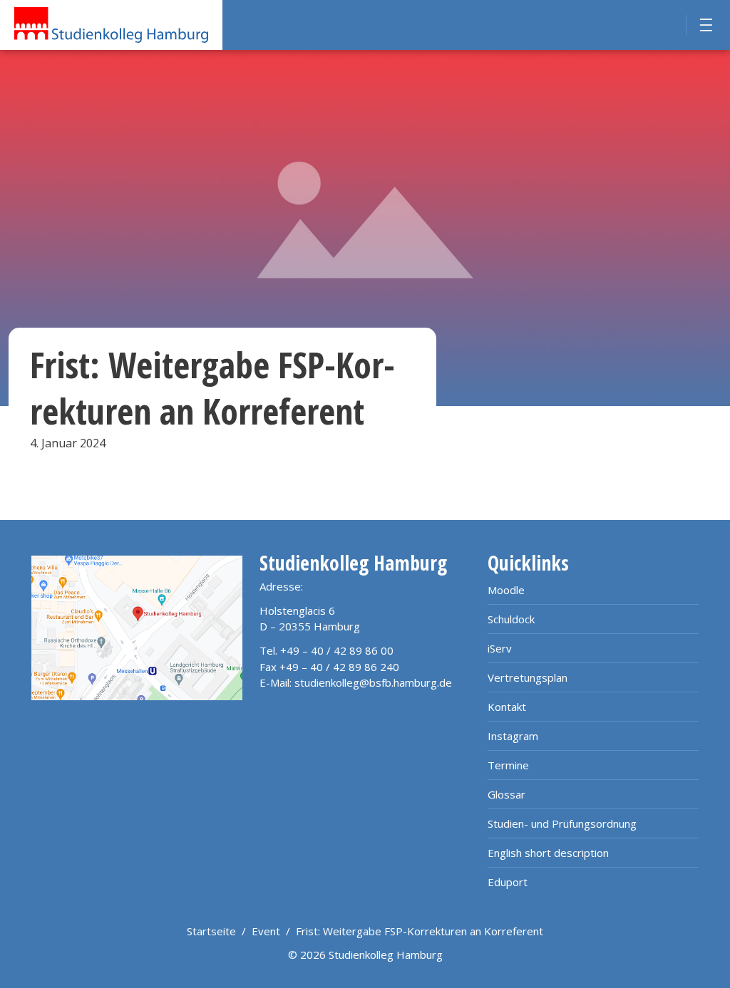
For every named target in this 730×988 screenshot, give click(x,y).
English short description (548, 853)
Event (266, 931)
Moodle (506, 590)
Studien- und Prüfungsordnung (562, 823)
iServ (500, 648)
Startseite (211, 931)
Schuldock (511, 619)
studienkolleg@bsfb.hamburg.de (373, 682)
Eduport (508, 882)
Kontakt (507, 707)
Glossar (506, 794)
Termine (508, 765)
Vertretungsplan (527, 677)
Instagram (513, 736)
